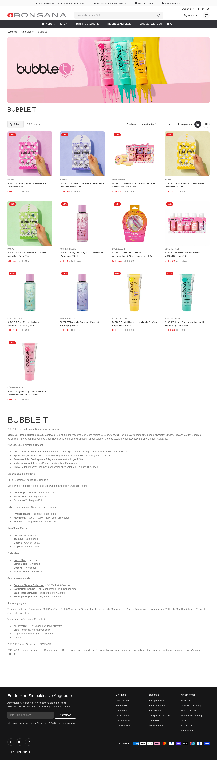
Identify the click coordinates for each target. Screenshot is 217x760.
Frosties (18, 500)
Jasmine (18, 539)
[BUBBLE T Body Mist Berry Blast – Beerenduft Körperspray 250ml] (82, 223)
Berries (18, 535)
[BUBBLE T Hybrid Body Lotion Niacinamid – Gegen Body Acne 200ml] (187, 292)
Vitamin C (19, 521)
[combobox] (118, 15)
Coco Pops (20, 492)
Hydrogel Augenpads (25, 596)
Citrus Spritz (20, 564)
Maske (10, 179)
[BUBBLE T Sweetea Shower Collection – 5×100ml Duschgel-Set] (187, 223)
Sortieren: (132, 124)
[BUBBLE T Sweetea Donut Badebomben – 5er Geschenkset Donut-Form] (134, 153)
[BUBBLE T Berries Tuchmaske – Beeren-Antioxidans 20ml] (29, 153)
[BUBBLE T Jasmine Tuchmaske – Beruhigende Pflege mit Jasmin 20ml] (82, 153)
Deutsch (186, 9)
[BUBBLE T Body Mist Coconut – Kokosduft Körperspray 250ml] (82, 292)
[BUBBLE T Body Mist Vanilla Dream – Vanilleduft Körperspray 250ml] (29, 292)
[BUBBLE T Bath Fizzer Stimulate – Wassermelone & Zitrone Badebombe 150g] (134, 223)
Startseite (12, 32)
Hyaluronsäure (22, 514)
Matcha (18, 542)
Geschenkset (119, 179)
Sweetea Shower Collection (29, 585)
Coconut (18, 568)
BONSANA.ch (23, 752)
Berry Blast (20, 560)
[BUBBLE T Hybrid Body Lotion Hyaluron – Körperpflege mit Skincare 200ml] (29, 361)
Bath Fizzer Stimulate (25, 593)
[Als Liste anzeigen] (206, 124)
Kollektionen (27, 32)
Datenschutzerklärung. (64, 723)
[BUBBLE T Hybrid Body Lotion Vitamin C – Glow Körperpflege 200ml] (134, 292)
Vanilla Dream (21, 571)
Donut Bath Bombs (24, 589)
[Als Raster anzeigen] (197, 124)
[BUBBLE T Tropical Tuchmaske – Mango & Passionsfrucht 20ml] (187, 153)
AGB (50, 723)
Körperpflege (68, 249)
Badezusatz (118, 249)
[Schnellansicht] (48, 137)
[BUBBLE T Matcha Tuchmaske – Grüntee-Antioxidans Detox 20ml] (29, 223)
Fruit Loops (20, 496)
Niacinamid (20, 517)
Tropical (18, 546)
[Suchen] (159, 15)
